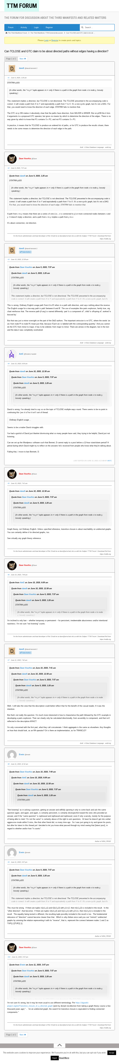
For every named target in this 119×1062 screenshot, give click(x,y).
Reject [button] (54, 1058)
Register (49, 27)
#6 (8, 575)
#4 (8, 363)
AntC (21, 354)
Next (22, 59)
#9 (8, 862)
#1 (8, 78)
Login (36, 27)
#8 (8, 764)
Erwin (21, 754)
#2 (8, 168)
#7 (8, 660)
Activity (24, 27)
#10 (9, 957)
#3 (8, 259)
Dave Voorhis (25, 158)
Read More (64, 1058)
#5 (8, 483)
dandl (21, 68)
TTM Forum (22, 5)
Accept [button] (111, 1053)
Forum (10, 27)
